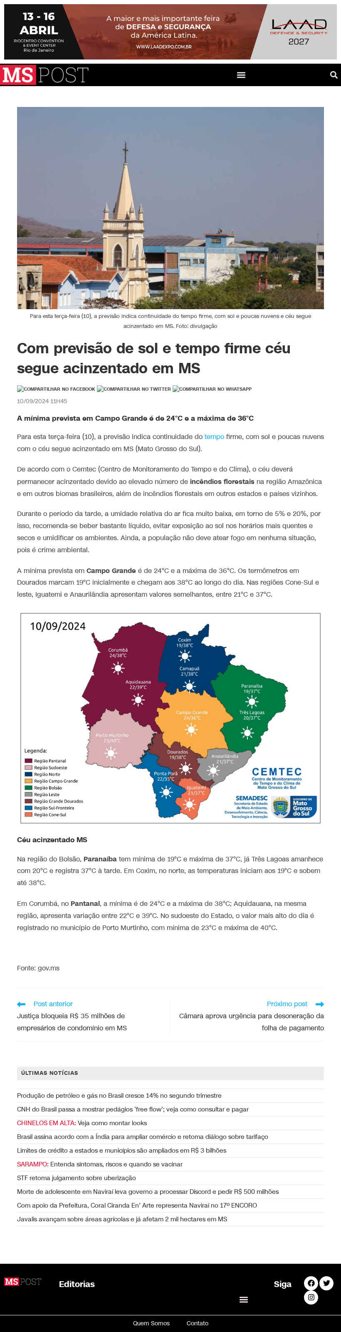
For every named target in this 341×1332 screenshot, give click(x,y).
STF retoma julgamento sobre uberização (76, 1178)
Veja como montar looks (82, 1123)
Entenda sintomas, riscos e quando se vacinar (100, 1164)
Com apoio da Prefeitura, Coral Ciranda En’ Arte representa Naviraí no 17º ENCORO (137, 1205)
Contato (197, 1323)
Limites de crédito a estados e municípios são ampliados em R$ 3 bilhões (121, 1150)
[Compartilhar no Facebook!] (56, 389)
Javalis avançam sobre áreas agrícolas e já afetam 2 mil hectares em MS (122, 1219)
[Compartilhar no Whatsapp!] (212, 389)
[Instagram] (311, 1297)
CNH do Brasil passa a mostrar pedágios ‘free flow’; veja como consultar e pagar (133, 1109)
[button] (241, 75)
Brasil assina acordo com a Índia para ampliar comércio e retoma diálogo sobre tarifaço (142, 1137)
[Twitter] (326, 1283)
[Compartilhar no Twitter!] (134, 389)
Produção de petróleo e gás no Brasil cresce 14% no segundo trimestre (119, 1095)
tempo (214, 437)
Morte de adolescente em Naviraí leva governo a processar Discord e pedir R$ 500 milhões (148, 1192)
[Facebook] (311, 1283)
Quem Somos (151, 1323)
